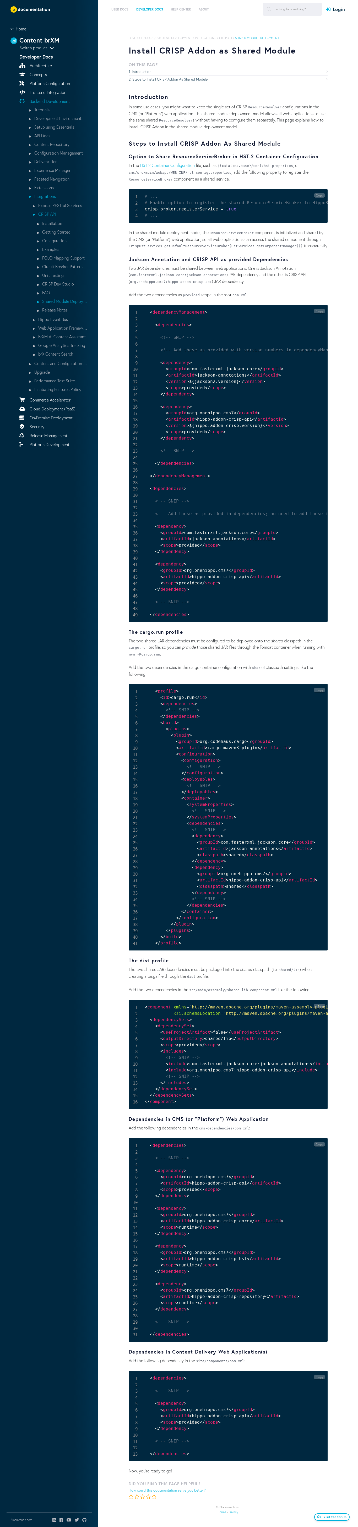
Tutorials (41, 109)
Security (36, 426)
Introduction (141, 71)
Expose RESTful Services (59, 205)
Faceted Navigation (51, 179)
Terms (222, 1512)
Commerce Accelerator (49, 400)
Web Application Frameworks (62, 328)
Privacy (233, 1512)
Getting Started (55, 232)
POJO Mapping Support (63, 258)
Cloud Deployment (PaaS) (52, 408)
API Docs (41, 135)
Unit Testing (52, 275)
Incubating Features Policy (57, 389)
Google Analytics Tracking (61, 345)
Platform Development (49, 444)
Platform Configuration (49, 83)
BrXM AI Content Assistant (61, 336)
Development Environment (57, 118)
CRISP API (46, 214)
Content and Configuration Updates (60, 363)
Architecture (40, 65)
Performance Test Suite (54, 380)
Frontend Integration (47, 92)
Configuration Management (58, 153)
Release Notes (54, 310)
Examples (50, 249)
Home (21, 28)
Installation (51, 223)
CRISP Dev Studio (57, 284)
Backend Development (49, 101)
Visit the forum (335, 1517)
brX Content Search (55, 354)
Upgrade (41, 372)
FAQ (45, 292)
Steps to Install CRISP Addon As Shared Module (170, 79)
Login (339, 9)
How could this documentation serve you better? (167, 1490)
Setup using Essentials (53, 127)
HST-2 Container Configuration (167, 165)
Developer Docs (141, 38)
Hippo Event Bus (52, 319)
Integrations (44, 196)
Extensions (43, 187)
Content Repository (51, 144)
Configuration (54, 240)
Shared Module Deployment (64, 301)
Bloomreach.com (21, 1520)
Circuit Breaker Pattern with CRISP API (64, 266)
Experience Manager (51, 170)
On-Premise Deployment (51, 417)
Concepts (38, 74)
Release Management (48, 435)
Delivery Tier (45, 161)
